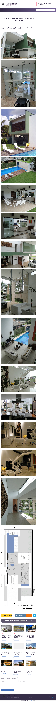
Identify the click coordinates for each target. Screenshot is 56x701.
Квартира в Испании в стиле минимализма (44, 4)
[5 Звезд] (24, 620)
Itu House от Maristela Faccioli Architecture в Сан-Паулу (18, 636)
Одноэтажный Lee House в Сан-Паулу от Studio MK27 (19, 653)
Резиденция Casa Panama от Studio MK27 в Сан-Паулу (30, 636)
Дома (2, 633)
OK (33, 700)
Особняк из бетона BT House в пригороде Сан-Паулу (31, 653)
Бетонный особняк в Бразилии (6, 671)
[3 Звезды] (22, 620)
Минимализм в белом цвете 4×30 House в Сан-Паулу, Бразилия (6, 636)
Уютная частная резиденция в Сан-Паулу (5, 653)
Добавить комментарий (8, 689)
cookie (31, 700)
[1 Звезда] (20, 620)
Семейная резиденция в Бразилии (29, 671)
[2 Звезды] (21, 620)
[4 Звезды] (23, 620)
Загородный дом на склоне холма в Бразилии (18, 671)
